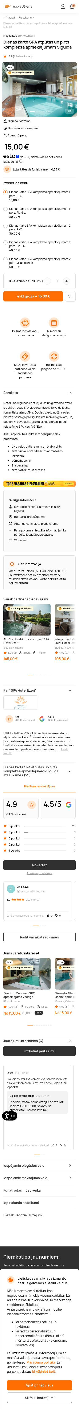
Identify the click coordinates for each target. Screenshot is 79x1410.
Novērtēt (39, 865)
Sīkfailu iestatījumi (39, 1397)
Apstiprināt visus (39, 1385)
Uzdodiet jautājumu (39, 1051)
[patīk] (70, 296)
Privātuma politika (41, 1362)
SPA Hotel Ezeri (26, 35)
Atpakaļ (10, 17)
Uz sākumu (25, 17)
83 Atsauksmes (25, 720)
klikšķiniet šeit (43, 1371)
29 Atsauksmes (23, 56)
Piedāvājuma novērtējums (39, 786)
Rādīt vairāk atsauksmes (39, 937)
